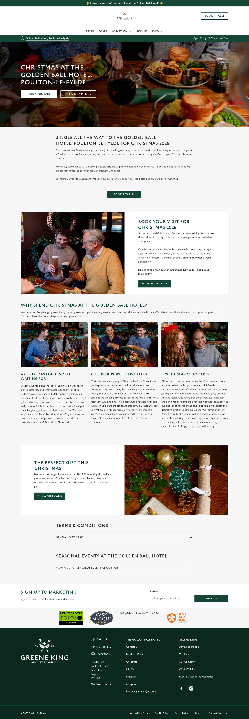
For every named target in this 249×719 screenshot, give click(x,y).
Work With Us (187, 669)
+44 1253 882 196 (101, 646)
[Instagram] (191, 688)
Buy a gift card (50, 496)
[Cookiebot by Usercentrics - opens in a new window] (22, 35)
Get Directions (99, 684)
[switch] (97, 35)
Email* (154, 591)
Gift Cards (131, 669)
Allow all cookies (221, 8)
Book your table (39, 94)
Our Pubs (184, 654)
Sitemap (198, 713)
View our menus (78, 94)
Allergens (131, 684)
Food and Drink (134, 654)
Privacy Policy (181, 713)
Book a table (123, 194)
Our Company (187, 661)
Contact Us (132, 646)
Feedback (131, 676)
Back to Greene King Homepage (196, 676)
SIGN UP (211, 598)
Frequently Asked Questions (141, 691)
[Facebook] (181, 688)
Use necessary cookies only (220, 20)
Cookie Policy (161, 713)
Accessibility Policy (139, 713)
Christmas (131, 661)
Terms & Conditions (218, 713)
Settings (174, 35)
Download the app (189, 646)
